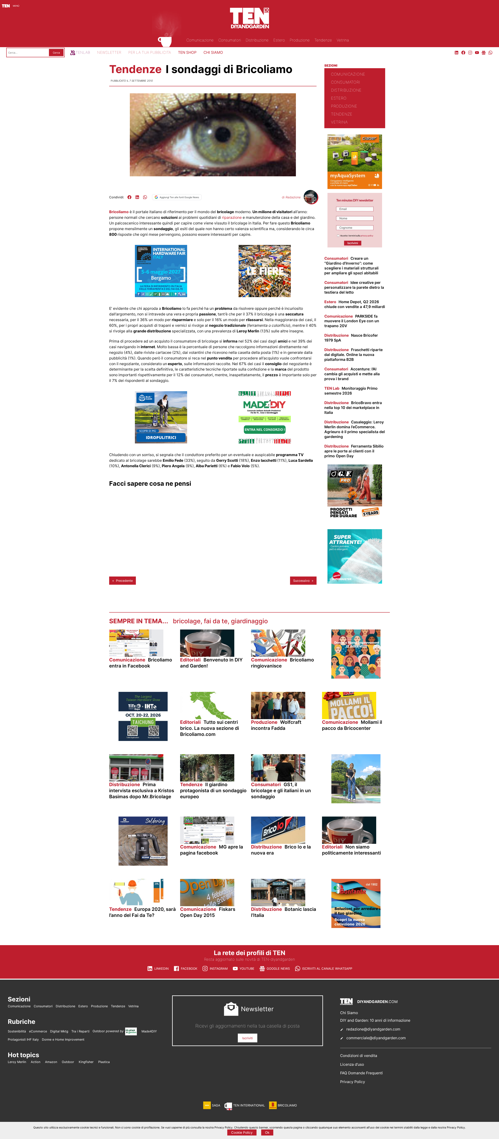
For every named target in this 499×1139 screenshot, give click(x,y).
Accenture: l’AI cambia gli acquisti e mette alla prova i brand (352, 374)
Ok (267, 1132)
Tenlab (83, 52)
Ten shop (187, 52)
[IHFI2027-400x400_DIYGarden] (161, 296)
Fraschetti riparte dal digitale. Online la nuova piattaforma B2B (353, 354)
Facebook (189, 968)
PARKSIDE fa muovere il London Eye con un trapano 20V (351, 321)
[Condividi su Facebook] (129, 197)
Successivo (301, 581)
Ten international (249, 1105)
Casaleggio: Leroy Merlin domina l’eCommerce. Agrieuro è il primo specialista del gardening (354, 429)
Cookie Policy (242, 1132)
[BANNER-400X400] (355, 927)
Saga (216, 1105)
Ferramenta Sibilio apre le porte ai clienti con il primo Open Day (354, 451)
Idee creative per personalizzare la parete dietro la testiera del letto (354, 287)
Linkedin (161, 968)
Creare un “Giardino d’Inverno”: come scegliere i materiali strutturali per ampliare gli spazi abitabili (351, 265)
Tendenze (136, 69)
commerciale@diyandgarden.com (376, 1038)
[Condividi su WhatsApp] (145, 197)
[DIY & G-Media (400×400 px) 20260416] (143, 740)
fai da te (216, 621)
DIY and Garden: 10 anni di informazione (375, 1020)
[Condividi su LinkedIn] (137, 197)
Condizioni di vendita (358, 1055)
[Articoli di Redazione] (310, 202)
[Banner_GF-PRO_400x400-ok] (354, 518)
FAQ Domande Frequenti (361, 1073)
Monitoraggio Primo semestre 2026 (351, 391)
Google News (278, 968)
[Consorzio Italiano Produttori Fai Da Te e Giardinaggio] (265, 442)
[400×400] (354, 188)
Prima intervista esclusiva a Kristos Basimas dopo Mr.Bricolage (141, 790)
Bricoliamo (119, 211)
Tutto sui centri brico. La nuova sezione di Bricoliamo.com (209, 728)
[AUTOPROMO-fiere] (265, 296)
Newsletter (109, 52)
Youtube (247, 968)
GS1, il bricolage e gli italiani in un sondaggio (281, 790)
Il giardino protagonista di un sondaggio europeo (213, 790)
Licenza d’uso (352, 1064)
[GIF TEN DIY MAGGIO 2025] (161, 442)
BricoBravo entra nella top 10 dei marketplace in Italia (353, 407)
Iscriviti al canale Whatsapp (327, 968)
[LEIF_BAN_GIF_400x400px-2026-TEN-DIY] (354, 583)
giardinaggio (249, 621)
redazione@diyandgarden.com (373, 1029)
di (291, 197)
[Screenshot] (354, 246)
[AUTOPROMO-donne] (355, 677)
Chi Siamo (349, 1012)
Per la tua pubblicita (149, 52)
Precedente (124, 581)
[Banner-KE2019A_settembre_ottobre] (143, 864)
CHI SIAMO (213, 52)
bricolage (187, 621)
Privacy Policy (352, 1081)
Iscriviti (247, 1038)
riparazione (232, 217)
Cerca (56, 52)
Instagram (219, 968)
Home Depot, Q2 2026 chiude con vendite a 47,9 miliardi (354, 304)
